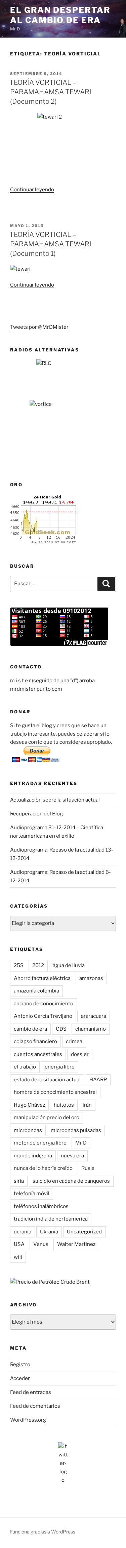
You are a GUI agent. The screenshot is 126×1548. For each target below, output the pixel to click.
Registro (20, 1364)
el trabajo (25, 1067)
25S (19, 965)
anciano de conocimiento (43, 1004)
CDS (61, 1029)
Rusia (87, 1168)
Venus (40, 1244)
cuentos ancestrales (38, 1054)
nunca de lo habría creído (43, 1168)
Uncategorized (84, 1232)
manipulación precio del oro (46, 1117)
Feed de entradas (30, 1392)
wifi (18, 1257)
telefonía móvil (31, 1193)
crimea (74, 1041)
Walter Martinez (76, 1244)
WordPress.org (28, 1420)
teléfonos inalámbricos (41, 1206)
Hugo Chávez (29, 1105)
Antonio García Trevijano (43, 1016)
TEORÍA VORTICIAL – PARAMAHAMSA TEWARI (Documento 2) (50, 91)
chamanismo (90, 1029)
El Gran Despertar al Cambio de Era (60, 15)
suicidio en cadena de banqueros (71, 1181)
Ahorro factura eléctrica (42, 978)
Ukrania (49, 1232)
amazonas (91, 978)
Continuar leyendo (32, 190)
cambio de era (30, 1029)
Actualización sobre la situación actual (55, 800)
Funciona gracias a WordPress (42, 1531)
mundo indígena (33, 1156)
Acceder (20, 1378)
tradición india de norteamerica (51, 1219)
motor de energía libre (40, 1143)
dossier (80, 1054)
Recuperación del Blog (36, 814)
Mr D (81, 1143)
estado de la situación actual (47, 1080)
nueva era (72, 1156)
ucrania (22, 1232)
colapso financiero (35, 1041)
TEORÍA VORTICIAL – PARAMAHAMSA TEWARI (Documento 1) (50, 243)
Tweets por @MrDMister (39, 327)
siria (19, 1181)
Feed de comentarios (35, 1406)
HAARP (98, 1080)
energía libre (60, 1067)
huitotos (64, 1105)
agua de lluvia (69, 965)
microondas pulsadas (76, 1130)
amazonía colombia (36, 991)
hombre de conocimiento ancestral (55, 1092)
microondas (28, 1130)
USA (19, 1244)
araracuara (93, 1016)
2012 (38, 965)
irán (87, 1105)
